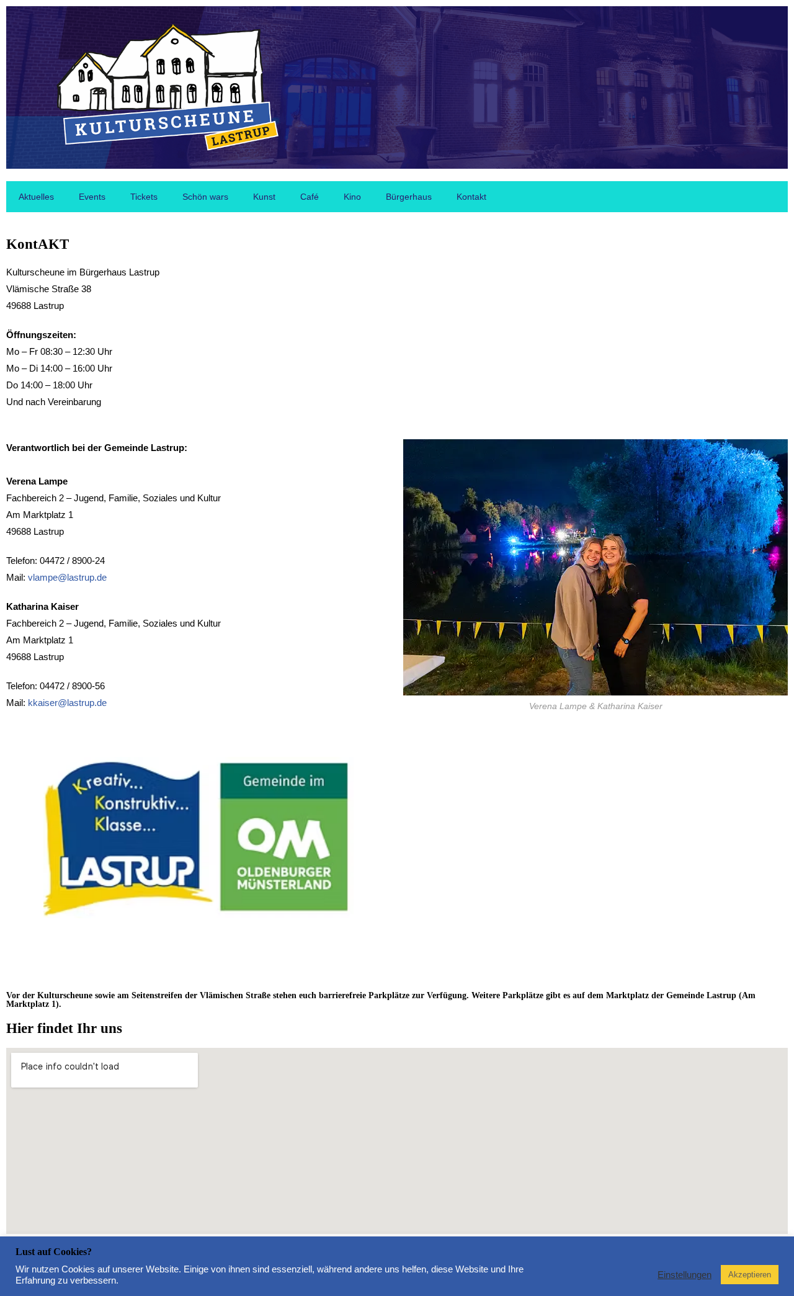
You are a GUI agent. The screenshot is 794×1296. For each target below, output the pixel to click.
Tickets (144, 197)
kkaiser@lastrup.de (67, 702)
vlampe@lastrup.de (67, 577)
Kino (352, 197)
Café (309, 197)
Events (92, 197)
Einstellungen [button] (684, 1275)
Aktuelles (36, 197)
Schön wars (205, 197)
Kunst (264, 197)
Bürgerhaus (409, 197)
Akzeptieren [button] (749, 1274)
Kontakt (471, 197)
